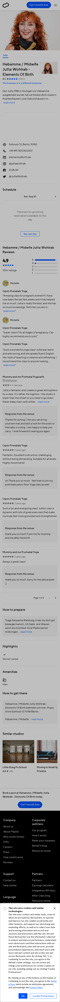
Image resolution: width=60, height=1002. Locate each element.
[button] (54, 908)
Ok (23, 996)
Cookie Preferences (43, 996)
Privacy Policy (36, 987)
